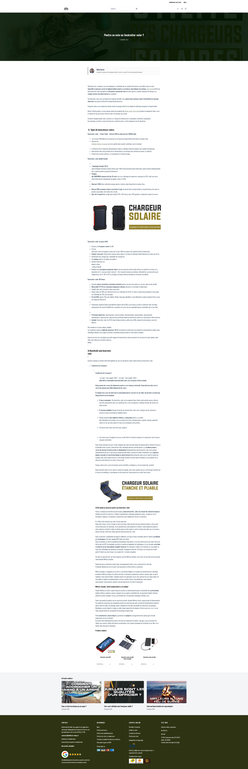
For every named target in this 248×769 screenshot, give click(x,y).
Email (185, 2)
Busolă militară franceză (100, 144)
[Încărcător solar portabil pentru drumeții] (127, 643)
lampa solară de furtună (132, 111)
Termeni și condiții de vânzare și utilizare (108, 739)
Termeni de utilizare (134, 733)
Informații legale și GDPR (104, 742)
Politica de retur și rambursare (106, 736)
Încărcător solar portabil (149, 657)
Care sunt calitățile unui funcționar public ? (118, 706)
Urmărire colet (133, 730)
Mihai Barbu (100, 69)
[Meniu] (185, 9)
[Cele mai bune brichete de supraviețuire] (166, 692)
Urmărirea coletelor (175, 2)
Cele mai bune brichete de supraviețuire (160, 706)
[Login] (177, 8)
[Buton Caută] (136, 8)
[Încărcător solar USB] (105, 643)
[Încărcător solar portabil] (149, 643)
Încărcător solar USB (105, 657)
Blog (98, 727)
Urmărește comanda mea (68, 739)
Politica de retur (134, 736)
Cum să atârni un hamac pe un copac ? (74, 706)
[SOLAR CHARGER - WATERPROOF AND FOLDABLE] (127, 491)
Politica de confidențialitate (105, 733)
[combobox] (122, 9)
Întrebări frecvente (134, 727)
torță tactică (150, 89)
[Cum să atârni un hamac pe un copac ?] (81, 692)
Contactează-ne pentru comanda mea (72, 742)
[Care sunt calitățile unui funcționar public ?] (124, 692)
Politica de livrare (102, 730)
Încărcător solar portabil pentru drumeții (127, 657)
